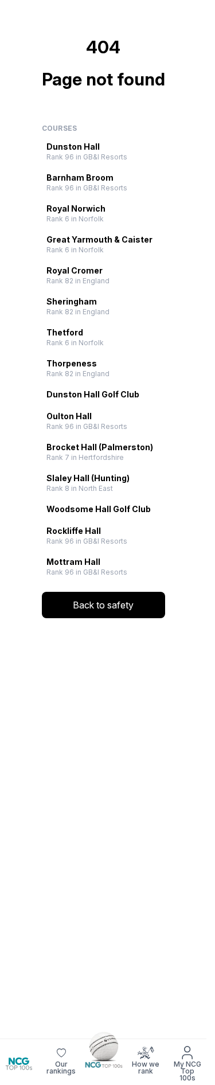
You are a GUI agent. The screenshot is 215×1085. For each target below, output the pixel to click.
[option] (103, 151)
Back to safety (103, 605)
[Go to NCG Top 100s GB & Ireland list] (103, 1049)
